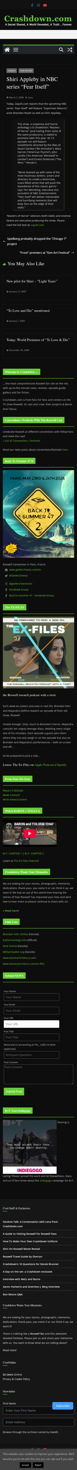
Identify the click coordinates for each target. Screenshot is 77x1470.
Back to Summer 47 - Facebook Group (31, 595)
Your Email (9, 1004)
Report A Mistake (13, 790)
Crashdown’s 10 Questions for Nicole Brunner (31, 1264)
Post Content (11, 1062)
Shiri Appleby (26, 70)
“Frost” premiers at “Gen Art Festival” (45, 253)
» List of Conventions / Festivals (21, 440)
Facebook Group (18, 589)
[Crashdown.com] (7, 49)
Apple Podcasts (45, 764)
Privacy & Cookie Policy (16, 1379)
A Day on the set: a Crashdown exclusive (27, 1271)
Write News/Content (15, 799)
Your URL (9, 1018)
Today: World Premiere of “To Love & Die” (38, 339)
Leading (11, 70)
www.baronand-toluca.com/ (19, 957)
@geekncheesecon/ (20, 583)
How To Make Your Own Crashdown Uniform (30, 1241)
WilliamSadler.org (13, 952)
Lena (30, 97)
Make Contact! (11, 795)
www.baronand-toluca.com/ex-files (24, 963)
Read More (51, 1465)
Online (12, 1374)
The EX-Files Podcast (26, 860)
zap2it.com (37, 225)
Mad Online (10, 946)
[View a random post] (70, 49)
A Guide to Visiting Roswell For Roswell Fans (30, 1233)
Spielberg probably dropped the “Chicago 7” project (37, 241)
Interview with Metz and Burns (21, 1279)
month (54, 1432)
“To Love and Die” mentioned (28, 310)
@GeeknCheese (18, 575)
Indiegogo (46, 1180)
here (65, 449)
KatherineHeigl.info (14, 940)
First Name (9, 1403)
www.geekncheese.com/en (25, 569)
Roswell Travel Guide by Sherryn (22, 1256)
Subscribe (62, 1406)
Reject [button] (38, 1465)
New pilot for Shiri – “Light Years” (31, 281)
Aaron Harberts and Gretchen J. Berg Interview (31, 1286)
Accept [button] (25, 1465)
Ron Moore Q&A (13, 1294)
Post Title (9, 1031)
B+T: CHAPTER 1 (12, 853)
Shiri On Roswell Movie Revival (21, 1249)
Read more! (10, 1350)
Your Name (10, 991)
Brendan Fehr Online (15, 934)
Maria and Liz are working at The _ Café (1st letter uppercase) (30, 1046)
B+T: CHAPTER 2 (34, 853)
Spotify (62, 764)
